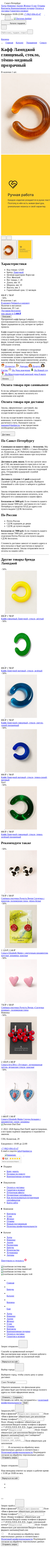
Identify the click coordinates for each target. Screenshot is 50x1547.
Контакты (5, 8)
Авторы (10, 1255)
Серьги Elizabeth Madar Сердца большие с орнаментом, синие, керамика (21, 1120)
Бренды (10, 1247)
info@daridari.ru (24, 1151)
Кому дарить (13, 1171)
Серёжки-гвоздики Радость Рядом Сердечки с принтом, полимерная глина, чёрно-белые (22, 899)
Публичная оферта (15, 1192)
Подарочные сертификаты (19, 1195)
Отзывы (41, 6)
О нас (34, 6)
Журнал (27, 6)
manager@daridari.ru (10, 425)
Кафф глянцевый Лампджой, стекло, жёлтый (22, 619)
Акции (19, 6)
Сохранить (17, 1397)
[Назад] (4, 27)
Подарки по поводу (16, 1174)
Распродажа (12, 1245)
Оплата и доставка (15, 1187)
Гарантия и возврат (19, 11)
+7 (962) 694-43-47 (32, 14)
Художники (12, 1252)
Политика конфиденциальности (22, 1226)
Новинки (11, 6)
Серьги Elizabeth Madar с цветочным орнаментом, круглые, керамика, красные (24, 954)
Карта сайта (12, 1202)
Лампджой (18, 272)
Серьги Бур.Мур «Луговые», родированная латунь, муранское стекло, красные (21, 1065)
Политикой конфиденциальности (17, 1452)
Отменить (6, 1397)
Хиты (4, 6)
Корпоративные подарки (23, 8)
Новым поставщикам (17, 1224)
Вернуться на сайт (10, 1478)
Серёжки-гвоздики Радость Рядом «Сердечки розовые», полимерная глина (22, 1008)
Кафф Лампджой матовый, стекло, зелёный (21, 671)
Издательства (13, 1250)
